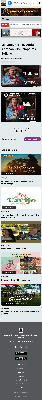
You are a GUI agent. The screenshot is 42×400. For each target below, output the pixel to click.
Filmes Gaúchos (21, 384)
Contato (21, 376)
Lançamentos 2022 (8, 62)
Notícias (21, 372)
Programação (21, 368)
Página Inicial (21, 364)
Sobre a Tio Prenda (21, 380)
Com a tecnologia (18, 396)
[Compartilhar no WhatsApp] (25, 131)
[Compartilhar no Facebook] (17, 131)
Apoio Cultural (21, 388)
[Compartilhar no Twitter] (21, 131)
